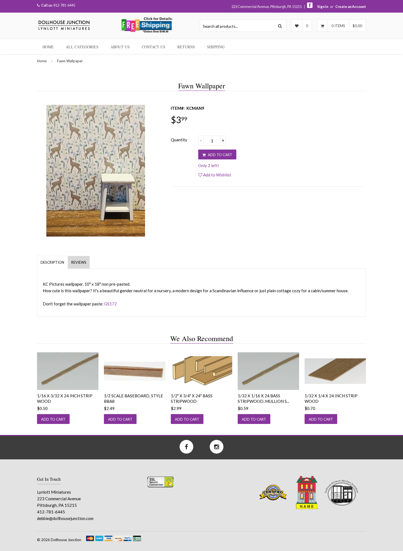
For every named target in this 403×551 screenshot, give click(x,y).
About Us (120, 46)
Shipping (216, 46)
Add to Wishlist (216, 174)
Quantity (179, 139)
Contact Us (153, 46)
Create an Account (350, 6)
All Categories (82, 46)
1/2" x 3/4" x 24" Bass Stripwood (191, 398)
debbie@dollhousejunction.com (65, 518)
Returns (186, 46)
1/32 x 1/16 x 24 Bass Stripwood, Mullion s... (263, 398)
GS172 (110, 303)
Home (48, 46)
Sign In (322, 6)
